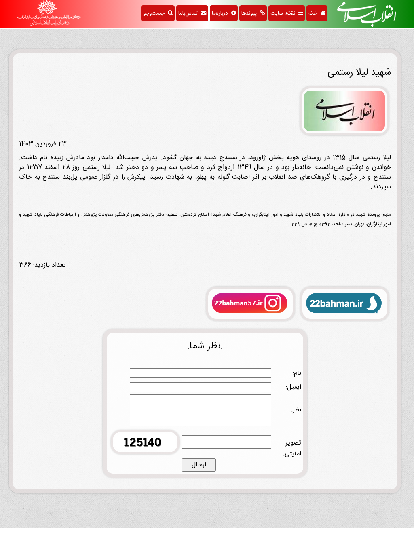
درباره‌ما (221, 13)
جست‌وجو (155, 13)
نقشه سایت (284, 13)
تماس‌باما (189, 13)
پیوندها (250, 13)
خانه (314, 13)
